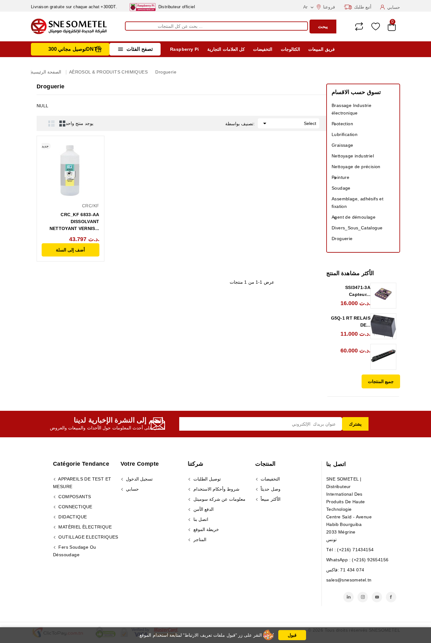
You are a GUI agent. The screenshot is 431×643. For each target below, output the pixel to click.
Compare (359, 26)
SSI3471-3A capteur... (357, 291)
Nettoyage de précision (356, 166)
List (51, 123)
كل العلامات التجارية (226, 49)
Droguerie (342, 238)
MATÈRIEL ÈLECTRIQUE (84, 526)
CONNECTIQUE (74, 506)
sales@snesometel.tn (349, 579)
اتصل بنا (336, 464)
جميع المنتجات (381, 381)
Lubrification (344, 134)
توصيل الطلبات (206, 478)
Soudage (341, 188)
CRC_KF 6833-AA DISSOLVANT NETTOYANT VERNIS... (74, 221)
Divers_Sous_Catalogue (357, 227)
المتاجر (199, 539)
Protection (342, 123)
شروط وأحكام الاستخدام (215, 489)
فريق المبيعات (321, 49)
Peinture (340, 177)
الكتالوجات (290, 49)
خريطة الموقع (205, 529)
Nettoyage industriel (353, 155)
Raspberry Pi (184, 49)
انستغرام (362, 597)
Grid (62, 123)
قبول (292, 635)
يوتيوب (377, 597)
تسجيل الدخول (139, 478)
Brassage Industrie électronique (351, 109)
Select (288, 123)
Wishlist (375, 26)
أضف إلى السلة (70, 249)
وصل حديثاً (269, 489)
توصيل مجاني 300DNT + (75, 49)
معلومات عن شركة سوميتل (218, 499)
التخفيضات (262, 49)
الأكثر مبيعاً (269, 499)
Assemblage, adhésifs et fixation (357, 202)
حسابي (132, 489)
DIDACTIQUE (72, 516)
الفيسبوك (391, 597)
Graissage (342, 145)
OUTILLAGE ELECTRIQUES (87, 537)
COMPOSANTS (74, 496)
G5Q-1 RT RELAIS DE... (350, 321)
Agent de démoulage (353, 217)
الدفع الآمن (203, 509)
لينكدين (348, 597)
